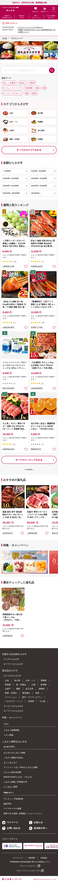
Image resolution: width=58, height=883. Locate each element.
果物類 (44, 680)
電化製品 (26, 693)
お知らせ (38, 822)
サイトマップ (18, 858)
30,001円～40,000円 (11, 186)
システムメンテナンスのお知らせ (30, 27)
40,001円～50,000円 (39, 186)
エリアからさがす (11, 659)
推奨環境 (31, 858)
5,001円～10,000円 (38, 171)
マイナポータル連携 (12, 808)
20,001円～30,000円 (39, 178)
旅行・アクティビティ (32, 697)
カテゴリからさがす (12, 676)
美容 (37, 693)
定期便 (31, 701)
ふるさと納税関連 (11, 730)
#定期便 (28, 88)
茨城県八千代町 (37, 327)
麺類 (18, 689)
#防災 (34, 93)
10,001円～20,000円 (11, 178)
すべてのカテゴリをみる (29, 150)
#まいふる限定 (9, 83)
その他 (42, 701)
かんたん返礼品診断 (12, 772)
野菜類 (8, 685)
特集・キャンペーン (36, 16)
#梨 (26, 93)
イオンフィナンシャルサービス (28, 871)
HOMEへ (30, 469)
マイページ (12, 822)
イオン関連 (8, 735)
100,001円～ (36, 193)
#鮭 (37, 88)
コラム (6, 724)
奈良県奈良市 (8, 533)
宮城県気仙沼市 (37, 266)
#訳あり (22, 83)
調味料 (42, 689)
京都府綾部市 (8, 636)
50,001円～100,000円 (11, 193)
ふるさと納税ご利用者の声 (15, 782)
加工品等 (29, 689)
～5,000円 (7, 171)
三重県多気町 (32, 533)
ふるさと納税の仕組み (13, 757)
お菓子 (8, 689)
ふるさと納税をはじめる (51, 16)
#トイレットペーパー (12, 88)
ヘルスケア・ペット (14, 701)
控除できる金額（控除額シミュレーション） (23, 813)
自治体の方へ (40, 828)
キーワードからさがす (13, 664)
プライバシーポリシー (28, 866)
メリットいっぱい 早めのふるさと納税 (21, 767)
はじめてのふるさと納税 (14, 753)
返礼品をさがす (21, 16)
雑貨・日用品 (11, 693)
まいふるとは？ (10, 762)
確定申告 (7, 804)
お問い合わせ (13, 828)
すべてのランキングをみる (29, 460)
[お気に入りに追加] (26, 266)
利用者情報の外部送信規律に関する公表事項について (30, 862)
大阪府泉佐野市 (8, 327)
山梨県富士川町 (8, 266)
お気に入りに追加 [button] (26, 266)
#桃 (44, 88)
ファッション (11, 697)
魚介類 (17, 680)
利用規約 (44, 858)
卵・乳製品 (21, 685)
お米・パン (30, 680)
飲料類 (44, 685)
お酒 (33, 685)
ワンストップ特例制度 (13, 799)
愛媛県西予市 (36, 449)
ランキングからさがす (13, 706)
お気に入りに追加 (22, 533)
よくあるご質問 (10, 787)
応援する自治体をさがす (7, 16)
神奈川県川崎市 (8, 388)
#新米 (32, 83)
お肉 (7, 680)
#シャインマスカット (12, 93)
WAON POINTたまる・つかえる (18, 777)
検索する (52, 70)
